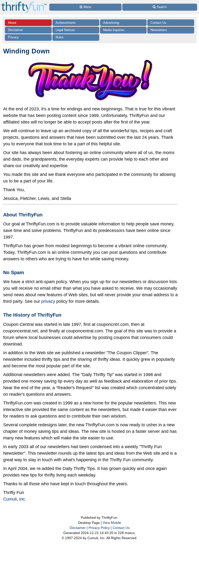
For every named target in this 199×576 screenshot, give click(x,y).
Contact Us (158, 23)
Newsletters (158, 30)
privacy (48, 301)
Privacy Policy (99, 528)
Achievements (66, 23)
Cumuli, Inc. (14, 499)
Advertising (111, 23)
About (12, 23)
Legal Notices (65, 30)
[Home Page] (24, 3)
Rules (60, 37)
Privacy (13, 37)
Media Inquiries (113, 30)
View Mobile (112, 523)
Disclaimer (15, 30)
